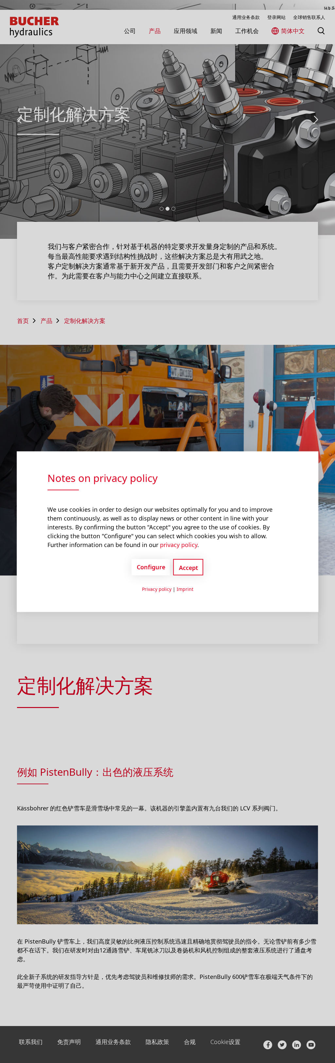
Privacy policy (156, 589)
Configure (151, 567)
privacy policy (178, 544)
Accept (188, 567)
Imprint (185, 589)
